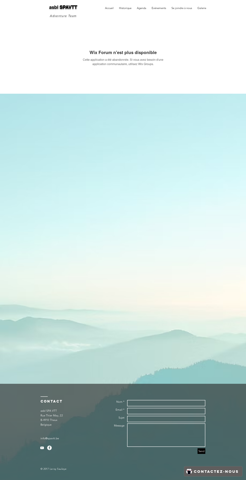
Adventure (58, 15)
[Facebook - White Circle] (49, 448)
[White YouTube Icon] (42, 448)
